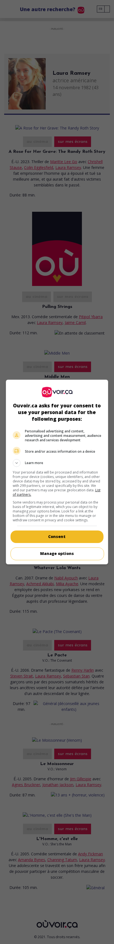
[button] (57, 463)
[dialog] (57, 472)
